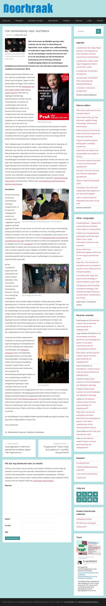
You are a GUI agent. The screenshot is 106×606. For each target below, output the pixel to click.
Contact (100, 20)
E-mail (8, 525)
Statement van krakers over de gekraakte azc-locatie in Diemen (87, 153)
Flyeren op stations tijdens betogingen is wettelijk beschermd (87, 143)
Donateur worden (35, 20)
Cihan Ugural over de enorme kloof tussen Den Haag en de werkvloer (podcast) (88, 133)
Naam (8, 519)
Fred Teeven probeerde (27, 399)
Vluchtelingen (39, 432)
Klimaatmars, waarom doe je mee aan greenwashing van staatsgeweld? (88, 372)
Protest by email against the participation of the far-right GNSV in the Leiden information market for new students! (87, 239)
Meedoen (19, 20)
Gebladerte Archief (84, 519)
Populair (66, 20)
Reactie (8, 485)
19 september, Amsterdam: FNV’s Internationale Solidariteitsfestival (87, 81)
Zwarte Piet (81, 478)
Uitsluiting (30, 432)
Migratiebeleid (13, 432)
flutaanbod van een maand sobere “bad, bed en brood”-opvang (19, 89)
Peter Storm (81, 353)
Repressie (22, 432)
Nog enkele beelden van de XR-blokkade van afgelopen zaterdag (88, 382)
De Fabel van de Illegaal (86, 523)
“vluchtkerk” (28, 244)
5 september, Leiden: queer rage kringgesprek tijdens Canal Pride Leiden (87, 64)
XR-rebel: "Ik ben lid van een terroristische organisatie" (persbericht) (87, 174)
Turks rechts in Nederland (86, 474)
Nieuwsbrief (53, 20)
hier (6, 420)
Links (89, 20)
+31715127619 (69, 602)
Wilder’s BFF (81, 527)
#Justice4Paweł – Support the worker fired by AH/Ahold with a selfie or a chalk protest (88, 226)
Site (6, 532)
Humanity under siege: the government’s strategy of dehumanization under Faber (88, 278)
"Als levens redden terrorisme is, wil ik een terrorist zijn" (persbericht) (88, 164)
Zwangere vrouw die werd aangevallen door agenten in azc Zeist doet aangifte (88, 190)
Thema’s (78, 20)
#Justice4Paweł (82, 463)
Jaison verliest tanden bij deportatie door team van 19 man (87, 201)
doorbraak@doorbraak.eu (43, 481)
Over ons (6, 20)
